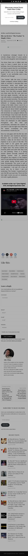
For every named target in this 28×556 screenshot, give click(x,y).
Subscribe (20, 17)
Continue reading (14, 21)
